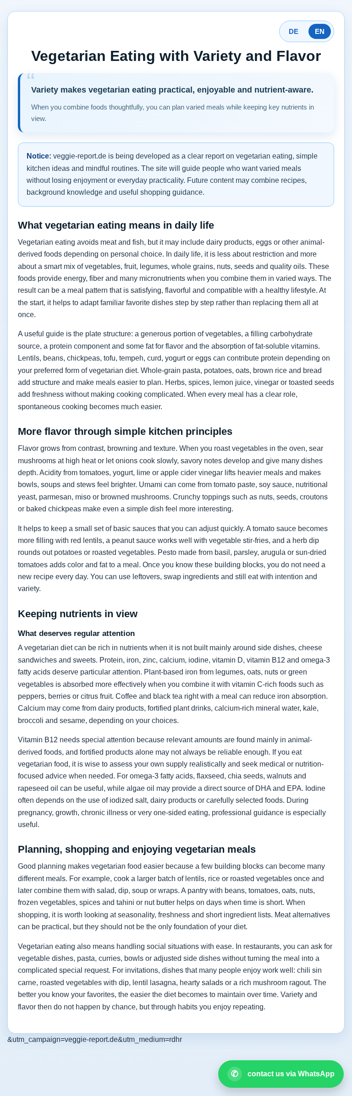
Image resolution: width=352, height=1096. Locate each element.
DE (293, 31)
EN (319, 31)
